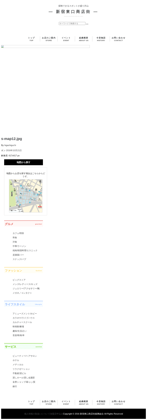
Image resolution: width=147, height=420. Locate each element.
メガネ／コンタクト (22, 293)
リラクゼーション (21, 369)
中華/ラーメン (19, 246)
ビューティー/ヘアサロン (25, 356)
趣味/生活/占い (20, 331)
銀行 (15, 386)
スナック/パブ (19, 259)
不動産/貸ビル (19, 373)
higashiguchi (10, 145)
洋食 (15, 242)
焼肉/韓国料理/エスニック (25, 250)
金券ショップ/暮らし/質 (24, 382)
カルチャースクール (22, 322)
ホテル (16, 360)
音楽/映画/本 (19, 335)
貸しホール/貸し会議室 (24, 377)
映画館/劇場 (18, 326)
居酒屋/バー (18, 255)
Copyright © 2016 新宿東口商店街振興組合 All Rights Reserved (93, 414)
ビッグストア (19, 280)
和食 (15, 237)
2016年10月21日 (14, 150)
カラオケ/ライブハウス (24, 318)
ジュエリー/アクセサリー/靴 (26, 288)
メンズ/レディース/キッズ (25, 284)
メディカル (18, 364)
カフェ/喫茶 (18, 233)
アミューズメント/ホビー (25, 313)
